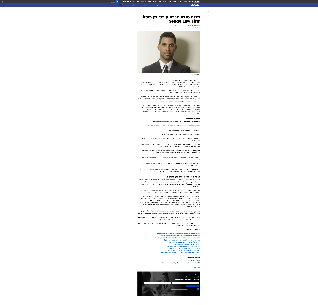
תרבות (174, 1)
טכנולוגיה (143, 1)
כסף (164, 1)
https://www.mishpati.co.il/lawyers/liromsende (179, 263)
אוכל (160, 1)
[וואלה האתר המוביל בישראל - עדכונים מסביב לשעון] (197, 1)
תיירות (149, 1)
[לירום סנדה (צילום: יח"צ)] (168, 53)
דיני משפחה (178, 5)
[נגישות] (2, 2)
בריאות (155, 1)
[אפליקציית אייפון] (120, 5)
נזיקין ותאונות (156, 5)
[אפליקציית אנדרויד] (122, 5)
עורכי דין (198, 303)
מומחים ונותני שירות (139, 5)
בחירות (180, 1)
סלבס (169, 1)
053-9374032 (191, 261)
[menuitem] (190, 2)
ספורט (185, 1)
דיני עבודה (171, 5)
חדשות (191, 1)
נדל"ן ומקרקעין (164, 5)
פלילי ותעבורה (148, 5)
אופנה (137, 1)
